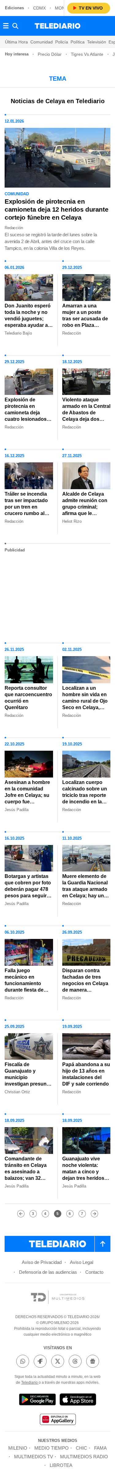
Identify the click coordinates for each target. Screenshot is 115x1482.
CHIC (81, 1448)
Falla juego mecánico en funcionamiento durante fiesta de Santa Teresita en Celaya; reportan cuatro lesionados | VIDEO (27, 993)
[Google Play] (37, 1400)
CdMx (39, 8)
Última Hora (16, 41)
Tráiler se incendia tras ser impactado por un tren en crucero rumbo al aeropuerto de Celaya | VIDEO (26, 510)
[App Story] (77, 1400)
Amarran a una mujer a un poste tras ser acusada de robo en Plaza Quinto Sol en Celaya (85, 322)
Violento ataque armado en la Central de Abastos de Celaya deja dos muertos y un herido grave (86, 416)
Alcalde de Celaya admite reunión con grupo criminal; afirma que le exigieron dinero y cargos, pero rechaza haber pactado (84, 516)
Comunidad (41, 41)
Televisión (96, 41)
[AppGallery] (57, 1420)
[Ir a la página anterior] (20, 1213)
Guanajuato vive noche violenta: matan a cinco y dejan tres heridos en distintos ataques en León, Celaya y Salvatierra (85, 1178)
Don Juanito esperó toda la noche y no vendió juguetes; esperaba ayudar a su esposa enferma (28, 318)
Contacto (94, 1272)
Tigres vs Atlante (87, 54)
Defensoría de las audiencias (48, 1272)
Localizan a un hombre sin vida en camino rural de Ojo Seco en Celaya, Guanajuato (85, 701)
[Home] (57, 26)
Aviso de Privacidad (42, 1262)
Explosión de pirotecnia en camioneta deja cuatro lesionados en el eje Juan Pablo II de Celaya (28, 416)
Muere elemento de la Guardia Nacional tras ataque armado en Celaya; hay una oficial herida (85, 889)
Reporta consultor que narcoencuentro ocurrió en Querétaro (28, 697)
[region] (58, 595)
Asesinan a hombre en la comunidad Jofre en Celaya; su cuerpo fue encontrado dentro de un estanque (27, 798)
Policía (61, 41)
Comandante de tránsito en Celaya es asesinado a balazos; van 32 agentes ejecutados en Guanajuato (27, 1175)
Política (78, 41)
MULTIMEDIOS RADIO (84, 1456)
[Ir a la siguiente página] (94, 1213)
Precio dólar (50, 54)
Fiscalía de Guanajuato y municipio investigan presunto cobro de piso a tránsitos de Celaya (28, 1080)
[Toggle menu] (6, 26)
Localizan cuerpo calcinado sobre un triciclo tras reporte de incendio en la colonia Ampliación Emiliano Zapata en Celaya (84, 802)
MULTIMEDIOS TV (33, 1456)
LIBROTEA (61, 1465)
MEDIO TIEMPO (51, 1448)
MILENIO (17, 1448)
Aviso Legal (81, 1262)
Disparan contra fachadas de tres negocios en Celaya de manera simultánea (85, 983)
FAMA (100, 1448)
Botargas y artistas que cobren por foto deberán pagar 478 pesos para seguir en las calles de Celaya (28, 892)
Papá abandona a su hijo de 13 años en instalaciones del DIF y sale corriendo (86, 1074)
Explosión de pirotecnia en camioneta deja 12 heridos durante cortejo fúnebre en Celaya (56, 209)
